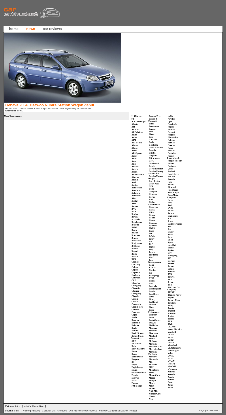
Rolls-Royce (173, 193)
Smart (170, 237)
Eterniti (135, 375)
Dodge (134, 354)
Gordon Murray (156, 169)
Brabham (136, 235)
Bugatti (135, 251)
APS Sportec (137, 153)
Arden (134, 159)
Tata (170, 279)
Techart (171, 282)
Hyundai (153, 226)
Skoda (170, 234)
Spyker (171, 250)
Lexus (151, 297)
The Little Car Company (173, 288)
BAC (134, 209)
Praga (170, 148)
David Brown (137, 333)
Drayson (135, 359)
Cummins (136, 312)
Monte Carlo (154, 375)
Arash (134, 156)
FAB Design (137, 386)
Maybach (153, 336)
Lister (151, 307)
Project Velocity (175, 161)
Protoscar (172, 166)
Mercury (153, 357)
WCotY (171, 361)
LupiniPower (155, 320)
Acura (134, 135)
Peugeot (171, 132)
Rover (170, 200)
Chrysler (135, 296)
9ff (133, 119)
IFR (151, 234)
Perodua (171, 129)
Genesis (152, 150)
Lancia (152, 291)
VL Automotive (174, 348)
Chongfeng (136, 294)
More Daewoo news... (13, 116)
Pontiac (171, 143)
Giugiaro (153, 155)
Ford (151, 137)
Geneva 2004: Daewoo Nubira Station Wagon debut (49, 105)
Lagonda (153, 286)
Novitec (171, 119)
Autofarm (136, 193)
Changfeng (136, 286)
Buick (134, 254)
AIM (134, 140)
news (30, 29)
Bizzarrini (136, 219)
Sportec (171, 248)
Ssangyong (172, 256)
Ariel (134, 164)
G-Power (153, 140)
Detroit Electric (138, 349)
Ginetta (152, 153)
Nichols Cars (155, 394)
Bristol (135, 249)
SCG (170, 219)
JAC (151, 244)
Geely (151, 142)
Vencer (171, 337)
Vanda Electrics (175, 329)
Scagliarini (173, 216)
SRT (170, 253)
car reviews (52, 29)
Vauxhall (172, 332)
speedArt (172, 245)
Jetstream (153, 255)
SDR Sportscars (175, 224)
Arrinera (135, 166)
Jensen (152, 252)
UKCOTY (172, 327)
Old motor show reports (83, 410)
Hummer (153, 223)
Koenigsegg (154, 275)
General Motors (156, 147)
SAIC (170, 208)
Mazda (152, 339)
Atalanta (135, 177)
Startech (171, 261)
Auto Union (137, 188)
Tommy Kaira (174, 300)
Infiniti (152, 236)
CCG (134, 280)
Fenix (151, 124)
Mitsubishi (154, 370)
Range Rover (173, 174)
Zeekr (170, 382)
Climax (135, 301)
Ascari (134, 172)
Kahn (151, 265)
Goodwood (154, 163)
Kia (150, 273)
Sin (169, 229)
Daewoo (135, 320)
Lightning (153, 302)
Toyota (171, 308)
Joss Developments (154, 261)
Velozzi (171, 335)
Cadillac (135, 262)
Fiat (151, 132)
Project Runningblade (173, 157)
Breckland (136, 241)
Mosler (152, 383)
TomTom (172, 303)
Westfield (172, 366)
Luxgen (152, 323)
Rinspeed (172, 187)
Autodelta (136, 190)
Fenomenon (154, 126)
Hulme (152, 220)
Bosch (134, 230)
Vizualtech (172, 345)
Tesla (170, 285)
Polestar (171, 140)
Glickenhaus (154, 158)
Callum (135, 267)
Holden (152, 215)
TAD (170, 274)
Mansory (153, 328)
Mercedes (153, 344)
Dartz (134, 328)
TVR (170, 321)
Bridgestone (137, 243)
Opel (170, 121)
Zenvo (170, 388)
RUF (170, 203)
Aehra (134, 137)
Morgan (152, 380)
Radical (171, 171)
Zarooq (171, 380)
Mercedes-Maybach (153, 353)
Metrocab (153, 359)
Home (26, 410)
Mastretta (153, 333)
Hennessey (153, 207)
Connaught (136, 304)
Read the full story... (14, 111)
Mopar (152, 378)
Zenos (170, 385)
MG (151, 362)
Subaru (171, 266)
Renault (171, 179)
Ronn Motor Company (173, 196)
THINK (171, 292)
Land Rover (154, 294)
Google (152, 166)
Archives (62, 410)
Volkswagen (173, 350)
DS (133, 362)
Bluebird (135, 225)
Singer (170, 232)
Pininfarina (173, 137)
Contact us (48, 410)
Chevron (135, 291)
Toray (170, 305)
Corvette (135, 309)
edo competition (139, 373)
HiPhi (151, 212)
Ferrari (152, 129)
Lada (151, 283)
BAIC (134, 211)
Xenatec (171, 372)
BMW (134, 227)
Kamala (152, 268)
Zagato (171, 377)
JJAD (151, 257)
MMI (151, 373)
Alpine (134, 148)
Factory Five (154, 116)
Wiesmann (172, 369)
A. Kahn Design (138, 121)
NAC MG (153, 391)
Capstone (136, 272)
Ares (134, 161)
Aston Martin (138, 174)
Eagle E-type (137, 367)
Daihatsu (136, 323)
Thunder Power (174, 295)
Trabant (171, 311)
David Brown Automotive (137, 337)
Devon (134, 351)
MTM (151, 386)
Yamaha (171, 374)
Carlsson (136, 275)
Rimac (171, 185)
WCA (170, 358)
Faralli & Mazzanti (153, 120)
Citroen (135, 299)
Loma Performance (154, 311)
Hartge (152, 197)
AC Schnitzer (137, 132)
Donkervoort (137, 357)
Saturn (171, 213)
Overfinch (172, 124)
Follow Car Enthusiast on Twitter (118, 410)
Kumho (152, 281)
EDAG (134, 370)
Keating (152, 270)
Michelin (153, 365)
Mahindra (153, 325)
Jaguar (152, 247)
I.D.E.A (152, 228)
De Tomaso (136, 343)
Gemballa (153, 145)
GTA (151, 186)
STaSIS (171, 264)
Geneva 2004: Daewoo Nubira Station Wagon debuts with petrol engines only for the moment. (48, 108)
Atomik (135, 180)
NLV (151, 399)
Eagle (134, 365)
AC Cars (135, 129)
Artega (135, 169)
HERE (152, 210)
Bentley (135, 214)
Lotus (151, 317)
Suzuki (171, 269)
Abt (133, 127)
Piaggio (171, 135)
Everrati (135, 378)
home (14, 29)
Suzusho (171, 271)
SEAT (170, 226)
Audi (134, 182)
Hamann (153, 194)
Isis (150, 241)
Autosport (136, 196)
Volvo (170, 353)
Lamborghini (155, 289)
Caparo (135, 270)
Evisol (134, 380)
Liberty (152, 299)
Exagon (135, 383)
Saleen (170, 211)
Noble (170, 116)
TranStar (172, 313)
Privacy (36, 410)
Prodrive (172, 153)
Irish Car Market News (34, 406)
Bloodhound (137, 222)
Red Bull (171, 177)
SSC (169, 258)
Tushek (171, 319)
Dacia (134, 317)
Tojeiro (171, 298)
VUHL (171, 356)
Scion (170, 221)
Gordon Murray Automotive (155, 172)
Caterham (136, 278)
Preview (171, 151)
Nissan (152, 396)
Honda (152, 218)
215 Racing (137, 116)
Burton (135, 256)
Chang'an (136, 283)
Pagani (171, 127)
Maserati (153, 331)
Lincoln (152, 305)
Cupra (134, 315)
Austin (134, 185)
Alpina (135, 145)
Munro (152, 388)
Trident (171, 316)
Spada (170, 242)
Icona (151, 231)
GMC (151, 161)
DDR (134, 341)
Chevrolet (136, 288)
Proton (171, 163)
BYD (134, 259)
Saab (170, 205)
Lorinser (153, 315)
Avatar (135, 201)
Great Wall (154, 184)
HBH (151, 200)
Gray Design (154, 181)
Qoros (170, 169)
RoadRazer (173, 190)
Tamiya (171, 277)
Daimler (135, 325)
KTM (151, 278)
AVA (134, 198)
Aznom (135, 206)
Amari (134, 151)
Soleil (170, 240)
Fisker (152, 134)
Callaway (136, 264)
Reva (170, 182)
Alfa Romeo (137, 143)
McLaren (153, 341)
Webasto (171, 364)
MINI (151, 367)
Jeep (151, 249)
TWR (170, 324)
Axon (134, 204)
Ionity (151, 239)
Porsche (171, 145)
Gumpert (153, 192)
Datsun (135, 331)
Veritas (171, 343)
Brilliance (136, 246)
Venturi (171, 340)
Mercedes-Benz (155, 349)
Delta (134, 346)
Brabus (135, 238)
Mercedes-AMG (156, 347)
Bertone (135, 217)
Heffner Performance (154, 203)
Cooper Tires (137, 307)
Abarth (135, 124)
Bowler (135, 233)
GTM (151, 189)
